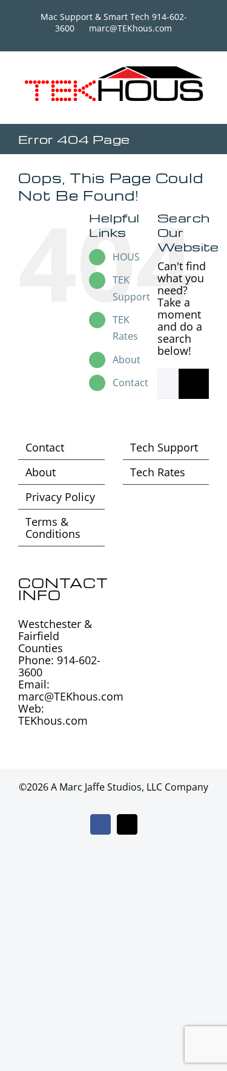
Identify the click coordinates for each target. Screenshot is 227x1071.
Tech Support (164, 447)
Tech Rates (157, 472)
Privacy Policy (60, 497)
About (126, 359)
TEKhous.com (53, 720)
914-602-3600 (59, 666)
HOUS (126, 257)
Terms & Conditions (53, 528)
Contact (130, 382)
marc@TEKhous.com (130, 28)
